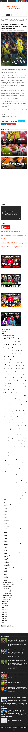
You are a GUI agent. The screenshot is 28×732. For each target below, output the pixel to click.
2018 (3, 613)
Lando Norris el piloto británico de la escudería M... (15, 483)
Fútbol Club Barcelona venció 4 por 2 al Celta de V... (14, 468)
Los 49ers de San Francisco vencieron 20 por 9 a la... (15, 402)
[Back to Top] (14, 730)
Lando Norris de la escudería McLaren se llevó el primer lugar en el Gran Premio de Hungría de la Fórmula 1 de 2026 (14, 165)
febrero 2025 (6, 597)
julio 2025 (5, 588)
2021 (3, 607)
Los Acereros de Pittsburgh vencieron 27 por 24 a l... (14, 549)
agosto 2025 (6, 586)
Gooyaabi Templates (22, 727)
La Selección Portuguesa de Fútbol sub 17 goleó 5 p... (15, 441)
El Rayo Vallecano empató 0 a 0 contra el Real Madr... (14, 471)
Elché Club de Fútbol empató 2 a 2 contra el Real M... (14, 417)
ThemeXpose (8, 727)
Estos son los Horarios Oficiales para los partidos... (13, 399)
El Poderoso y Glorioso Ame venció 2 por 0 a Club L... (14, 555)
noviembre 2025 (7, 337)
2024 (3, 601)
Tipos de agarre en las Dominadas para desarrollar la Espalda (17, 719)
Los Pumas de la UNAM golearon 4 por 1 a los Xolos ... (14, 543)
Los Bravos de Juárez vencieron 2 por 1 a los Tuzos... (14, 408)
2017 (3, 614)
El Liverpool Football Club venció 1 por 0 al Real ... (15, 528)
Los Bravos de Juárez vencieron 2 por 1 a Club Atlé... (14, 573)
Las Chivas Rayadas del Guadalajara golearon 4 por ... (15, 495)
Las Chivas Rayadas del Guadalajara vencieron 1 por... (15, 537)
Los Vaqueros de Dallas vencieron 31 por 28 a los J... (14, 378)
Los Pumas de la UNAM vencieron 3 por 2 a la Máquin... (14, 486)
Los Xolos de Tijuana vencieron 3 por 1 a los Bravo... (14, 429)
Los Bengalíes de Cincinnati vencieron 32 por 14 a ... (14, 375)
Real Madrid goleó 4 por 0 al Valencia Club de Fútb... (14, 567)
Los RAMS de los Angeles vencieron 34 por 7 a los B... (14, 405)
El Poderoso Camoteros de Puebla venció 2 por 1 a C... (15, 492)
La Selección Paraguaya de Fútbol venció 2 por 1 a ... (15, 438)
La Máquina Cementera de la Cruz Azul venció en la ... (15, 339)
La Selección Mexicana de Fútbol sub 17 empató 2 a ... (15, 456)
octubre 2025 (6, 582)
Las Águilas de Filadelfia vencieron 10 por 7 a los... (14, 462)
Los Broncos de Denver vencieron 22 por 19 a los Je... (14, 450)
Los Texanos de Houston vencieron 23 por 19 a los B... (15, 426)
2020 (3, 609)
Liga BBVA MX (16, 19)
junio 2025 (6, 590)
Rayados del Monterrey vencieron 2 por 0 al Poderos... (14, 387)
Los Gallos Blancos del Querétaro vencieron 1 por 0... (14, 540)
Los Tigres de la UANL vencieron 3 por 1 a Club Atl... (14, 498)
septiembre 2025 (7, 584)
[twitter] (17, 1)
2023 (3, 603)
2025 (3, 333)
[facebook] (26, 1)
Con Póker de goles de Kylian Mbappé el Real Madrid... (14, 393)
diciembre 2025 (7, 335)
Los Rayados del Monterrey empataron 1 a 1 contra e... (14, 561)
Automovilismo (5, 158)
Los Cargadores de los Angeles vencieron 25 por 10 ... (14, 474)
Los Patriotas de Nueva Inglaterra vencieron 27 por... (14, 459)
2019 (3, 611)
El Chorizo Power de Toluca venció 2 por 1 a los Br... (15, 390)
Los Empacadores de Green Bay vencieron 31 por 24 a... (14, 381)
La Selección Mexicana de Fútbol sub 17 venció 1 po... (15, 513)
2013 (3, 622)
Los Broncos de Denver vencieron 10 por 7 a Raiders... (14, 519)
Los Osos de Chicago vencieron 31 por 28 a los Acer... (14, 411)
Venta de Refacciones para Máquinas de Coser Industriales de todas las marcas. (12, 232)
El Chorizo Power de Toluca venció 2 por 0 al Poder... (14, 489)
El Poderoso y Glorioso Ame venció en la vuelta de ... (15, 360)
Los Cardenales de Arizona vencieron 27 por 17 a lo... (15, 531)
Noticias (22, 19)
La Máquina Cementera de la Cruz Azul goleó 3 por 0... (15, 570)
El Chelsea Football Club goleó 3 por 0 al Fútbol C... (15, 396)
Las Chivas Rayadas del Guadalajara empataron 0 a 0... (12, 372)
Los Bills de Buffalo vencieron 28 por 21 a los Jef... (14, 546)
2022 (3, 605)
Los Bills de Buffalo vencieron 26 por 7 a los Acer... (14, 342)
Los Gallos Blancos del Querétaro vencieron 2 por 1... (14, 510)
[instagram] (22, 1)
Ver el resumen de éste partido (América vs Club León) (14, 110)
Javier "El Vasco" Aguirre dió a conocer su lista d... (15, 501)
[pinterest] (19, 1)
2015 (3, 618)
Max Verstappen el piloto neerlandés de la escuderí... (14, 348)
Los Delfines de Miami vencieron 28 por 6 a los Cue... (15, 579)
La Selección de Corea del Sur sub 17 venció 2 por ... (14, 516)
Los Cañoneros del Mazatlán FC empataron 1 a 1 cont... (15, 507)
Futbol (11, 19)
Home (2, 15)
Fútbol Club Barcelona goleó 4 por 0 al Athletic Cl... (15, 423)
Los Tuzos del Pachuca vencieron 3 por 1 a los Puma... (14, 435)
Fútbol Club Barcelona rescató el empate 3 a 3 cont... (15, 522)
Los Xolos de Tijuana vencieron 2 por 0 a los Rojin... (14, 504)
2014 (3, 620)
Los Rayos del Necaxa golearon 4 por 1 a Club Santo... (14, 576)
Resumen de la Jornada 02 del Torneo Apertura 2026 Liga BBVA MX (13, 152)
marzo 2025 (6, 595)
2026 (3, 332)
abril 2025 (5, 593)
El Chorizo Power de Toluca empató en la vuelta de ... (13, 357)
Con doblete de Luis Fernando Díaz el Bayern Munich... (14, 525)
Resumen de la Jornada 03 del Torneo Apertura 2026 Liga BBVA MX (13, 140)
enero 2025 (6, 599)
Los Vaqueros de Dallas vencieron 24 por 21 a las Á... (14, 414)
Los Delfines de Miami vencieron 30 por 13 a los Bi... (15, 480)
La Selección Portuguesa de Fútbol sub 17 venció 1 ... (13, 369)
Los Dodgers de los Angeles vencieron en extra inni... (15, 558)
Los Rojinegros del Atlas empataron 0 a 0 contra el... (13, 564)
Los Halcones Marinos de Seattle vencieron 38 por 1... (15, 534)
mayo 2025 (6, 592)
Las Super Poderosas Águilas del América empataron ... (13, 432)
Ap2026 (3, 133)
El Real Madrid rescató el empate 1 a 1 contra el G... (15, 345)
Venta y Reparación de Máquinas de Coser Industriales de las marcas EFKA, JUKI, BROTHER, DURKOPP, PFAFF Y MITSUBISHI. (13, 237)
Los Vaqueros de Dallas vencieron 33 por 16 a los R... (14, 444)
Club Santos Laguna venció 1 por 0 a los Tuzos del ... (14, 477)
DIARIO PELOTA (11, 6)
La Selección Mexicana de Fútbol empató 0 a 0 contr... (15, 453)
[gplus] (24, 1)
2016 (3, 616)
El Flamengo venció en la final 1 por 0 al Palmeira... (13, 351)
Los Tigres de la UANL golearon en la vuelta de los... (15, 354)
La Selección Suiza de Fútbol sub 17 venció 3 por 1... (15, 465)
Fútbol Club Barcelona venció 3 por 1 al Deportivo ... (13, 363)
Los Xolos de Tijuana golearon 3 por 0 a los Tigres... (14, 384)
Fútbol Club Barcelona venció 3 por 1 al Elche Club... (14, 552)
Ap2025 (6, 19)
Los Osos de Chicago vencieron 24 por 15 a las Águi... (14, 366)
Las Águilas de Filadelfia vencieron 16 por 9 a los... (14, 447)
